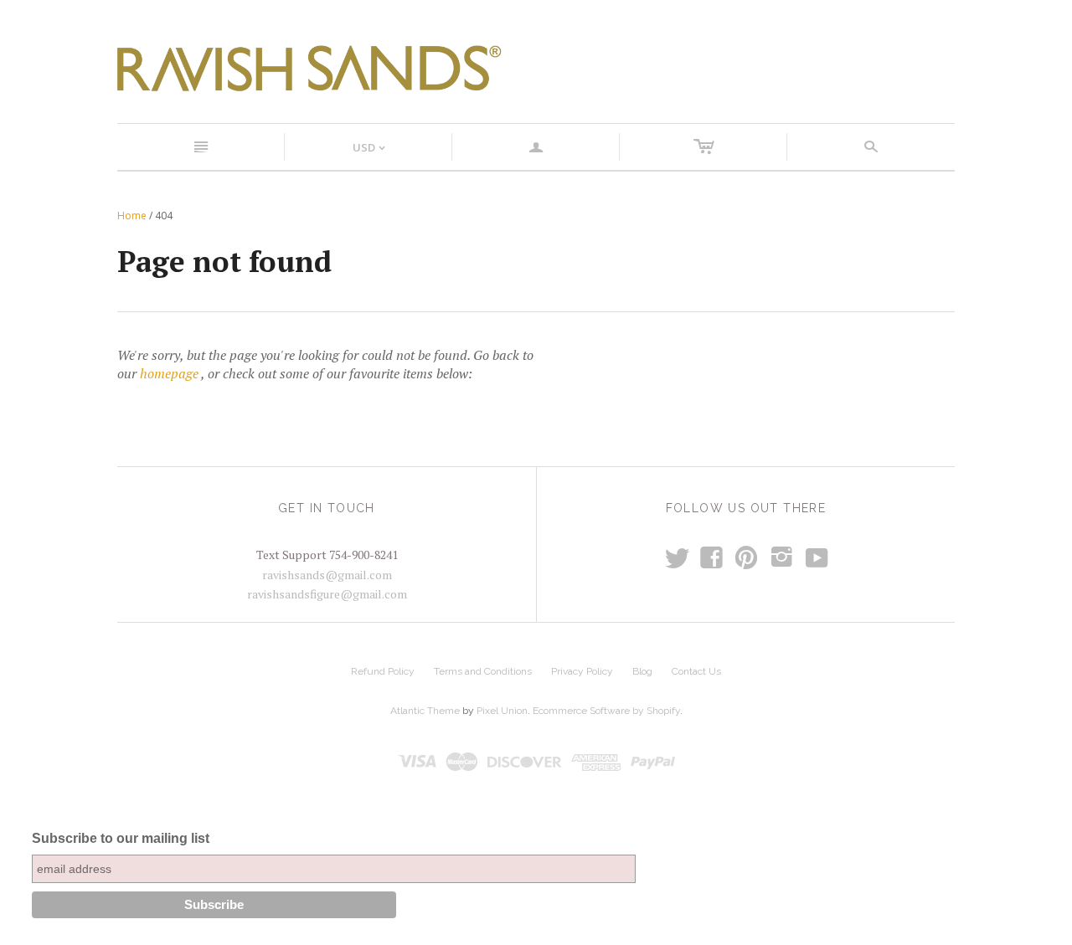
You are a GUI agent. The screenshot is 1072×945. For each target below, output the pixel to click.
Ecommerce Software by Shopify (606, 710)
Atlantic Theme (425, 710)
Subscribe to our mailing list (120, 838)
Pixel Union (502, 710)
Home (132, 215)
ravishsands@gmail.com (327, 575)
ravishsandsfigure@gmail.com (327, 594)
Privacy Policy (582, 671)
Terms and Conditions (483, 671)
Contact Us (696, 671)
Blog (642, 671)
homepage (169, 373)
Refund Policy (383, 671)
